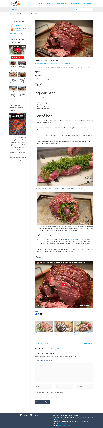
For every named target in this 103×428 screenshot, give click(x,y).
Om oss (17, 9)
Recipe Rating (39, 360)
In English (11, 9)
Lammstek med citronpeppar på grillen (83, 332)
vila (90, 249)
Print (38, 71)
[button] (13, 66)
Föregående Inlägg (41, 343)
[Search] (92, 9)
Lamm (51, 63)
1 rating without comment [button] (59, 349)
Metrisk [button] (37, 98)
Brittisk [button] (42, 98)
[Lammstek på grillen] (64, 326)
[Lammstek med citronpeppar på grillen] (83, 326)
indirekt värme (72, 239)
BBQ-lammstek (38, 332)
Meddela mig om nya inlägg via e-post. (47, 397)
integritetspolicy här (64, 425)
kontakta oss (62, 423)
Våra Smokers (86, 3)
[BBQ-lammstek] (44, 326)
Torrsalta (39, 127)
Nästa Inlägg (88, 343)
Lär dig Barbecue (61, 3)
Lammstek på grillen (59, 332)
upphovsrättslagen (60, 419)
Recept (40, 3)
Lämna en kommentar (41, 63)
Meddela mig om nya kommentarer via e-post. (49, 392)
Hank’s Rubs (49, 3)
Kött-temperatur (75, 3)
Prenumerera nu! (19, 57)
